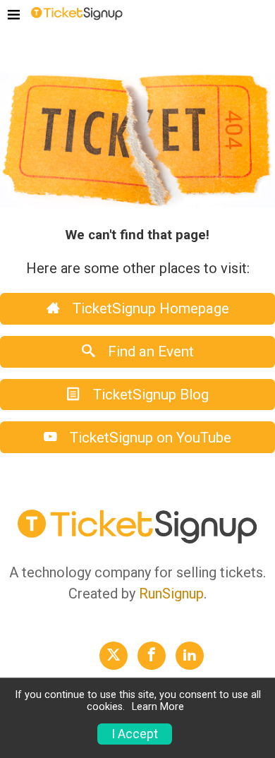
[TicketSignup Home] (137, 540)
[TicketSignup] (77, 15)
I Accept (134, 734)
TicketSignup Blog (149, 394)
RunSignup (171, 593)
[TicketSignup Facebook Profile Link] (152, 656)
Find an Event (149, 351)
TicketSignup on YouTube (148, 437)
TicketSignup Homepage (149, 308)
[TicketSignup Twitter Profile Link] (113, 656)
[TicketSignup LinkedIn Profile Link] (190, 656)
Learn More (158, 707)
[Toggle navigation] (13, 15)
